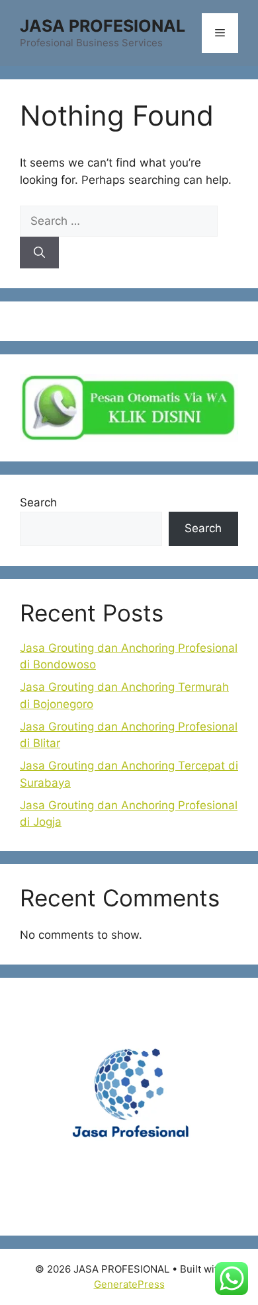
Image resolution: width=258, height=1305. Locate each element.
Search (38, 502)
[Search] (39, 252)
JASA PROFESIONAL (102, 26)
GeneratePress (129, 1284)
